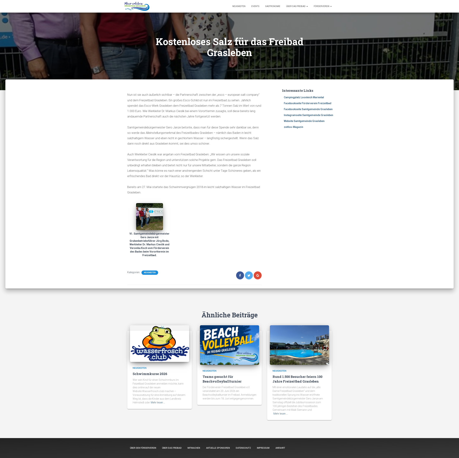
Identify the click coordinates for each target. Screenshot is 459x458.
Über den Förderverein (143, 448)
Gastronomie (272, 6)
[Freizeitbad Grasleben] (137, 6)
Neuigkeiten (238, 6)
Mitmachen (194, 448)
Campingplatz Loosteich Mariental (304, 97)
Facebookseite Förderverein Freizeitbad (307, 103)
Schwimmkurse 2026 (150, 374)
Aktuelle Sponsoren (218, 448)
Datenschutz (243, 448)
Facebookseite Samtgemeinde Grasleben (308, 109)
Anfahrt (280, 448)
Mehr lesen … (158, 402)
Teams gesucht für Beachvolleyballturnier (222, 378)
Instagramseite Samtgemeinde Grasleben (308, 115)
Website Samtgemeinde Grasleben (304, 121)
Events (255, 6)
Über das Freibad (296, 6)
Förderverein (322, 6)
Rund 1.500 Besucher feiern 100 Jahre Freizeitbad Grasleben (297, 378)
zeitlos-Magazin (293, 127)
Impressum (263, 448)
